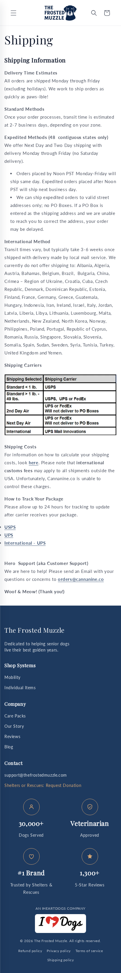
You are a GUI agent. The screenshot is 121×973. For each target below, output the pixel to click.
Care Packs (15, 715)
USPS (10, 527)
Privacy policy (58, 951)
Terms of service (89, 951)
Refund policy (30, 951)
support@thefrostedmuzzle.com (35, 775)
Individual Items (20, 687)
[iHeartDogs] (60, 923)
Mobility (12, 677)
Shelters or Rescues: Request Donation (42, 785)
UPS (8, 535)
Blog (8, 746)
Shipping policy (60, 960)
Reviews (12, 736)
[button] (94, 12)
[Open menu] (13, 12)
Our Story (14, 726)
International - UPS (25, 543)
